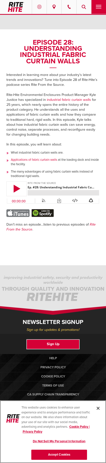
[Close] (98, 408)
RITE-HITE (16, 7)
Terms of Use (53, 386)
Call (69, 7)
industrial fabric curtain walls (69, 100)
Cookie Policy (53, 376)
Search (84, 7)
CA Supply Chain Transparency (53, 394)
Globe (39, 7)
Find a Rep (54, 7)
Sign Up (53, 344)
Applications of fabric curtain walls (34, 160)
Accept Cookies (59, 455)
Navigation (98, 7)
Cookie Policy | (79, 427)
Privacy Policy (53, 367)
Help (53, 358)
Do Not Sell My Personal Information (59, 441)
